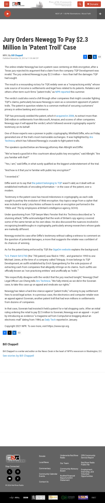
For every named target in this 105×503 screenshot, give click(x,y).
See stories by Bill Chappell (18, 355)
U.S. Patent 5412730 (16, 256)
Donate (94, 4)
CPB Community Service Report (88, 457)
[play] (7, 13)
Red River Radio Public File (88, 464)
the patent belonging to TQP (47, 183)
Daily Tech (50, 319)
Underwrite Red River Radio (69, 457)
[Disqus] (52, 409)
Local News (44, 462)
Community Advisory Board (69, 470)
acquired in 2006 (65, 115)
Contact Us (44, 482)
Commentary (45, 469)
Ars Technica (43, 280)
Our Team (64, 463)
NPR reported (62, 91)
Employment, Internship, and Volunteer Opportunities (87, 473)
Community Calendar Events (48, 475)
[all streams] (101, 13)
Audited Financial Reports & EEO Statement (67, 478)
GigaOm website (62, 249)
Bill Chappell (17, 55)
